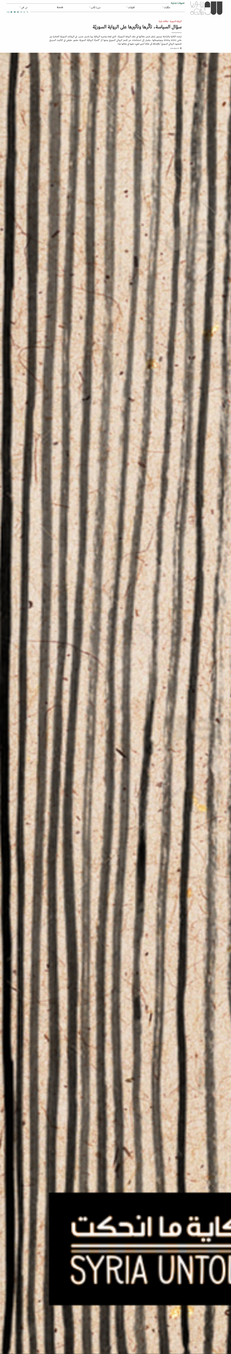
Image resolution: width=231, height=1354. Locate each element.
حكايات (167, 7)
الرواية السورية (176, 21)
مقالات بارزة (163, 21)
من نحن (24, 7)
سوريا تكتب (96, 7)
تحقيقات (131, 7)
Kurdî (60, 7)
